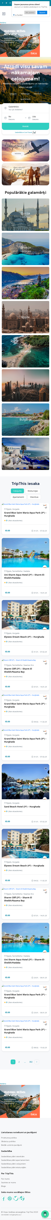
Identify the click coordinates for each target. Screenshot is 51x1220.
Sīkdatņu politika (8, 1141)
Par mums (5, 1179)
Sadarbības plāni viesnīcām (12, 1156)
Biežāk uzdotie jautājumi (11, 1145)
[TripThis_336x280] (20, 40)
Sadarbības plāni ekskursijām (13, 1167)
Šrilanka (25, 351)
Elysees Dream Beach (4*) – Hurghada (24, 636)
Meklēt (25, 126)
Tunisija (26, 454)
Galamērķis (14, 106)
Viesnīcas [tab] (37, 94)
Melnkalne (25, 283)
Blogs (3, 1186)
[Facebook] (3, 1198)
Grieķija (26, 247)
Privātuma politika (9, 1138)
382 (30, 1062)
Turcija (25, 213)
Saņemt (42, 12)
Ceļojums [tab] (17, 491)
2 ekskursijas (25, 217)
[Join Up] (45, 505)
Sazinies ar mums (8, 1182)
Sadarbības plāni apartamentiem (15, 1160)
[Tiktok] (22, 1198)
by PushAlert (19, 15)
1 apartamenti (25, 251)
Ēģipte (25, 317)
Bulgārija (25, 419)
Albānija (25, 385)
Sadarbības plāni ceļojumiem (13, 1164)
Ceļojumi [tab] (13, 94)
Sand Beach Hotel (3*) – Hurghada (22, 806)
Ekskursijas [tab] (25, 94)
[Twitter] (16, 1198)
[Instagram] (9, 1198)
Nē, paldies (30, 12)
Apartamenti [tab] (25, 99)
